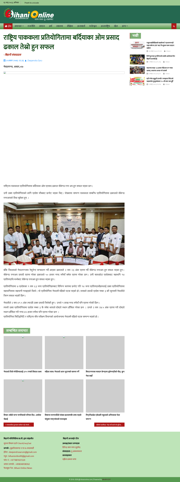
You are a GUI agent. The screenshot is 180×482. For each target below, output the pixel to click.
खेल (116, 26)
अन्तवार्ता (81, 26)
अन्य (124, 26)
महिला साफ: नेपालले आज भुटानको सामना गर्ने (62, 371)
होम (9, 26)
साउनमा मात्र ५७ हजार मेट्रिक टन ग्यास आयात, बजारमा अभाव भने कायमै (160, 69)
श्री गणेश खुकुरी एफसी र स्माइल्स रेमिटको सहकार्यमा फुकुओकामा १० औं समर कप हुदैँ (160, 80)
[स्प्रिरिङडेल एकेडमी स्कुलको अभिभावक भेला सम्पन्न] (105, 396)
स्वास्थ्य (59, 26)
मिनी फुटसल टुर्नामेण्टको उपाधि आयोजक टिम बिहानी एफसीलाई (161, 57)
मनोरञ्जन (93, 26)
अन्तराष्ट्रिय (105, 26)
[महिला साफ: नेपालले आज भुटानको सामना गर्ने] (64, 352)
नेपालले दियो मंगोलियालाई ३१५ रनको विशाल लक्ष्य (23, 371)
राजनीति (31, 26)
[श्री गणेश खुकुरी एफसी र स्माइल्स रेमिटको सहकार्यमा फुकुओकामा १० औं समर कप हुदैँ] (137, 81)
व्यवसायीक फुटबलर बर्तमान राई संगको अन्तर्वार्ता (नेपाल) (20, 424)
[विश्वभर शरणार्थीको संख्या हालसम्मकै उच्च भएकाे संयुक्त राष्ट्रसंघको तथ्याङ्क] (64, 396)
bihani (168, 51)
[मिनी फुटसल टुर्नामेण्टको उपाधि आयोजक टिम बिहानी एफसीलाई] (137, 59)
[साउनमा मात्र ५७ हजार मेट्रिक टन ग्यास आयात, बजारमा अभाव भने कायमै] (137, 70)
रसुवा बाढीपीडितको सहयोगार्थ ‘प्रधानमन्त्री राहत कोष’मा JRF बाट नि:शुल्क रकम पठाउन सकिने (160, 45)
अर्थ (50, 26)
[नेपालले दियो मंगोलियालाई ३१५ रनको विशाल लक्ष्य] (23, 352)
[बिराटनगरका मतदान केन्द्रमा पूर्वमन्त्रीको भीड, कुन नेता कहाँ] (105, 352)
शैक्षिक (70, 26)
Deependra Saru (34, 60)
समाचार (18, 26)
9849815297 (106, 479)
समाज (42, 26)
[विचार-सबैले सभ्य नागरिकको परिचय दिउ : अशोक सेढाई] (23, 396)
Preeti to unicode (32, 3)
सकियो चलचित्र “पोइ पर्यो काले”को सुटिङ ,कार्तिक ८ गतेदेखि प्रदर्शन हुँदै (110, 424)
